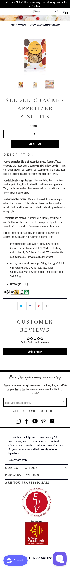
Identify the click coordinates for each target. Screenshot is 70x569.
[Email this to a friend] (47, 306)
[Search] (58, 11)
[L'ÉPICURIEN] (35, 11)
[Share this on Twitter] (21, 306)
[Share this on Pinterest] (39, 306)
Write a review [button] (35, 351)
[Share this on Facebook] (30, 306)
